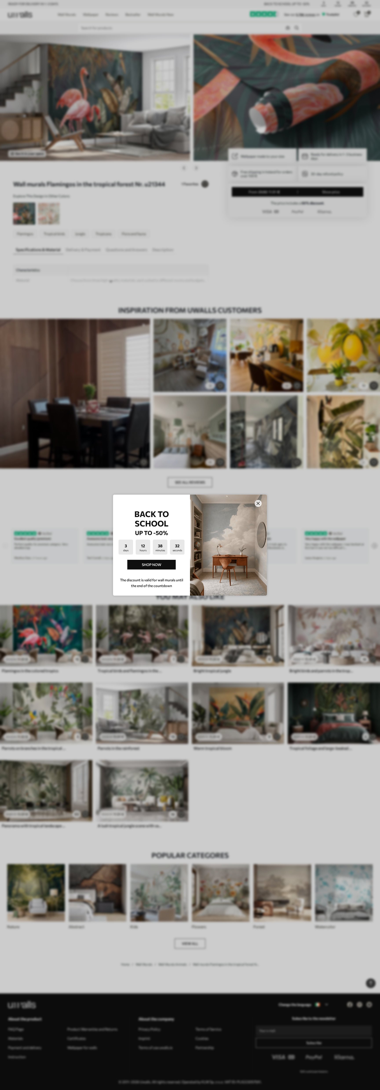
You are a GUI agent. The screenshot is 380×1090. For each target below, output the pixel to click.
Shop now (151, 564)
